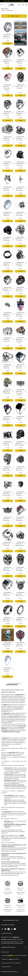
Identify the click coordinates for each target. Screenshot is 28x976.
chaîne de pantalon (14, 716)
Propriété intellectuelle (9, 971)
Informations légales (8, 947)
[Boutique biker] (11, 5)
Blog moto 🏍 (15, 959)
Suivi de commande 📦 (20, 955)
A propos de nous (6, 963)
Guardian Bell (11, 721)
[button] (12, 36)
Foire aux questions (16, 963)
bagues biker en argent (7, 730)
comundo (9, 757)
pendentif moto (5, 711)
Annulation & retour (6, 966)
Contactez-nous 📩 (6, 959)
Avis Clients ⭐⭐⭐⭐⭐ (8, 955)
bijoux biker (18, 708)
